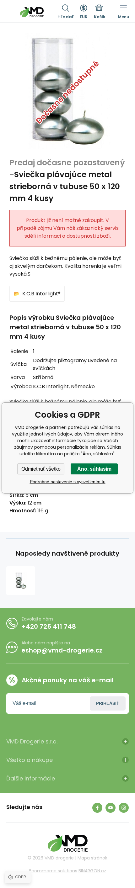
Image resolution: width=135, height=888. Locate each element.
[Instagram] (124, 808)
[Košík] (99, 12)
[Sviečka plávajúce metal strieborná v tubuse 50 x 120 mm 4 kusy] (20, 580)
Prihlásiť (107, 703)
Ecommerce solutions (53, 871)
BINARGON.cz (92, 871)
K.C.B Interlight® (41, 293)
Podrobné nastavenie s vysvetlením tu (67, 481)
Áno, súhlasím (94, 469)
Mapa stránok (92, 858)
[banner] (31, 12)
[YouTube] (110, 808)
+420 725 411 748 (48, 626)
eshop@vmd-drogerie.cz (61, 650)
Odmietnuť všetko (41, 469)
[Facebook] (97, 808)
